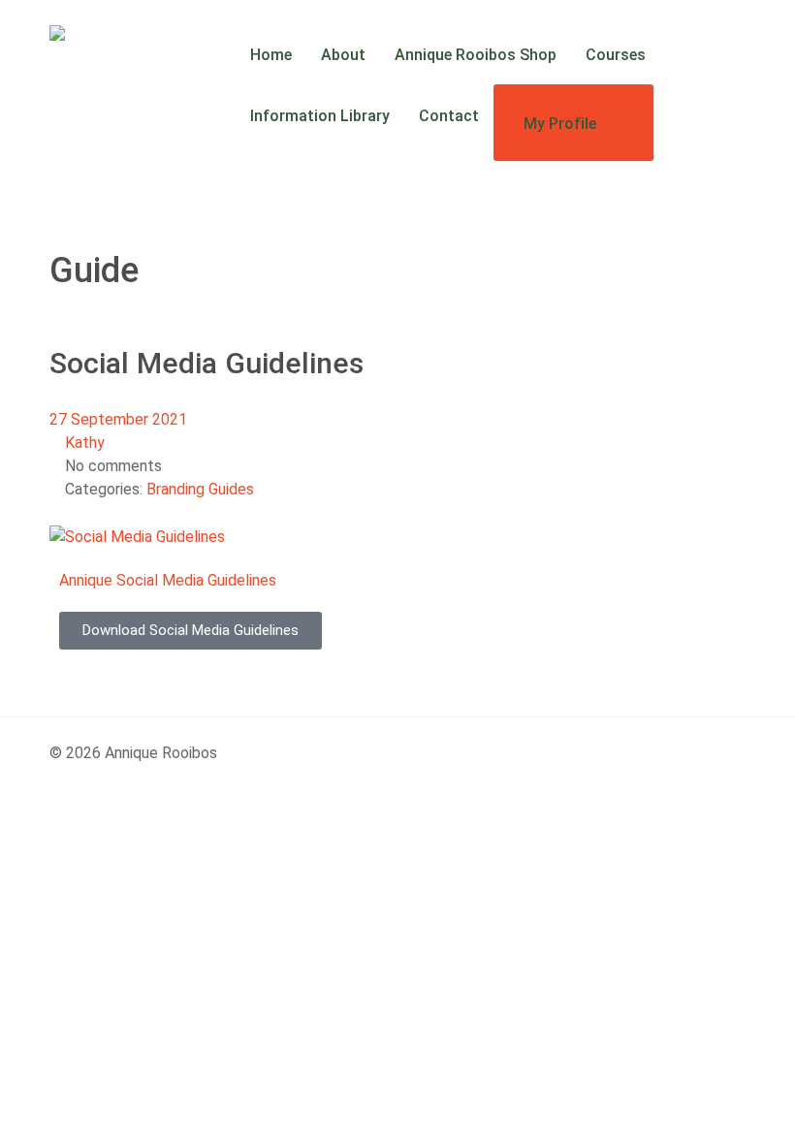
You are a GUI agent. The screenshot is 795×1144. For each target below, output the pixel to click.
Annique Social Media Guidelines (167, 580)
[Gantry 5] (85, 36)
